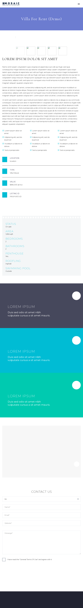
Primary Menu (79, 4)
